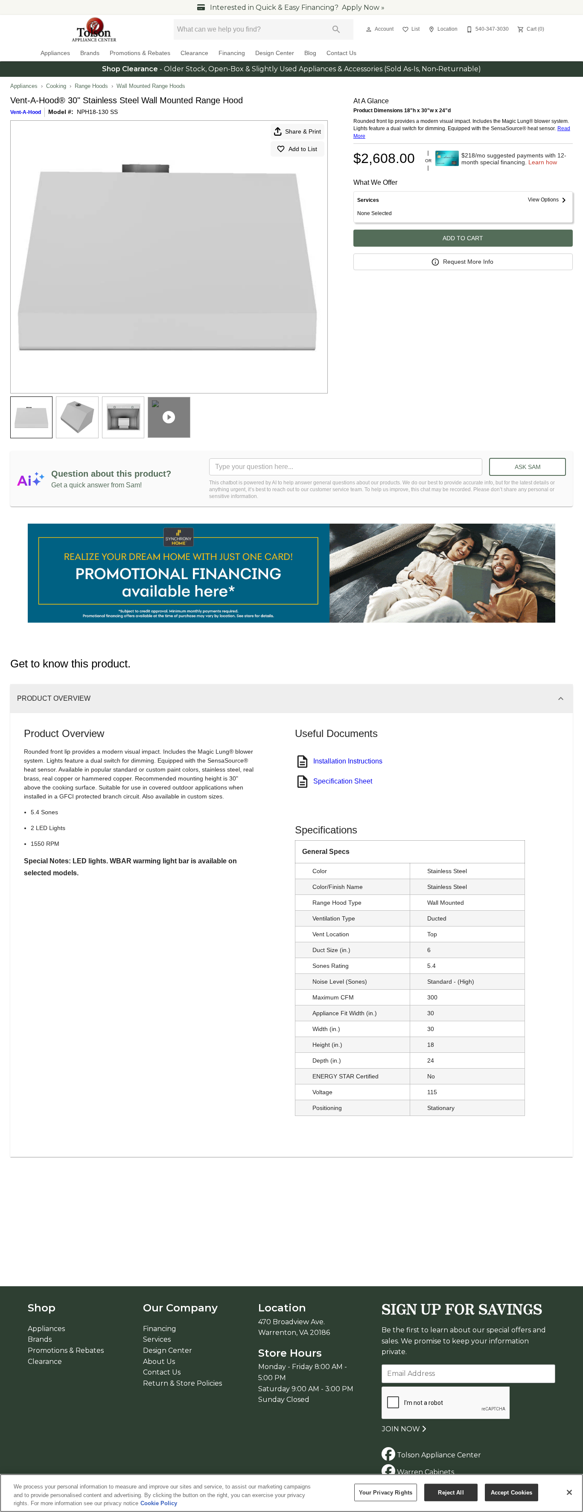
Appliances (55, 53)
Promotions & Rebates (140, 53)
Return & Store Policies (182, 1383)
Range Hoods (91, 86)
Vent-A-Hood (25, 112)
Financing (232, 53)
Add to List (303, 149)
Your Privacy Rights (385, 1492)
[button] (369, 29)
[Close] (569, 1492)
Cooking (56, 86)
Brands (89, 53)
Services (157, 1339)
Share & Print (303, 131)
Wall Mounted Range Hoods (151, 86)
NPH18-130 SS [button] (97, 111)
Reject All (450, 1492)
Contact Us (341, 53)
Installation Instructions (347, 761)
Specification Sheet (342, 781)
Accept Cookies (512, 1492)
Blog (310, 53)
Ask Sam (528, 466)
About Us (159, 1362)
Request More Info (468, 261)
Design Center (274, 53)
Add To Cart (463, 238)
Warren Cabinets (424, 1472)
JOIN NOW (402, 1429)
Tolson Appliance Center (438, 1455)
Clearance (194, 53)
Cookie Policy (158, 1503)
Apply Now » (363, 7)
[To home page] (94, 29)
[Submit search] (336, 29)
